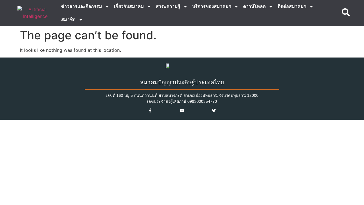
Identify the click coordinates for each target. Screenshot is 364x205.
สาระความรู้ (168, 6)
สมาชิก (68, 19)
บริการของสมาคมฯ (211, 6)
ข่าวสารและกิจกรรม (81, 6)
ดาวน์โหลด (254, 6)
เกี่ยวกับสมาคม (129, 6)
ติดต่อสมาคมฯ (292, 6)
